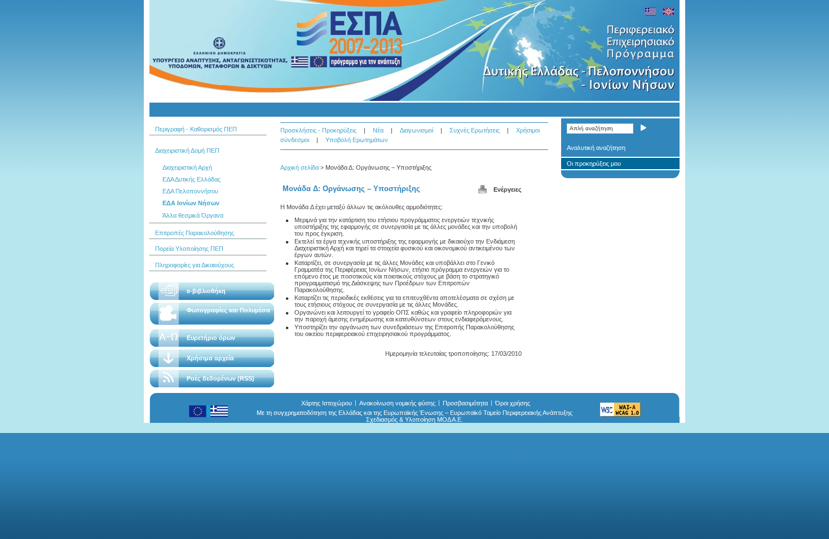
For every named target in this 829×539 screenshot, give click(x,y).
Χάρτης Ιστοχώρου (326, 403)
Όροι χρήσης (512, 403)
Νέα (378, 130)
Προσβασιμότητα (465, 403)
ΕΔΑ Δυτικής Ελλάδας (191, 179)
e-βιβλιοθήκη (206, 291)
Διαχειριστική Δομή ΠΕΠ (187, 150)
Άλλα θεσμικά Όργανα (192, 215)
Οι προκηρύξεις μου (594, 163)
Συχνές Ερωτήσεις (474, 130)
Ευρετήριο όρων (211, 337)
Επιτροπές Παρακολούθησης (194, 232)
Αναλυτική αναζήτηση (596, 147)
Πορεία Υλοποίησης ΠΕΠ (189, 248)
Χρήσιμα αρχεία (210, 358)
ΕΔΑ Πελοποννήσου (190, 191)
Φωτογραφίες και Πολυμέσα (228, 310)
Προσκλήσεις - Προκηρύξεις (318, 130)
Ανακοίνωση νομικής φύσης (397, 403)
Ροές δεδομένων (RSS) (220, 378)
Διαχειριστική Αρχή (187, 167)
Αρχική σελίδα (299, 167)
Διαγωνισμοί (416, 130)
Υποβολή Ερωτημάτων (356, 139)
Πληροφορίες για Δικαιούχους (194, 265)
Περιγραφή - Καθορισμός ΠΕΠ (196, 129)
